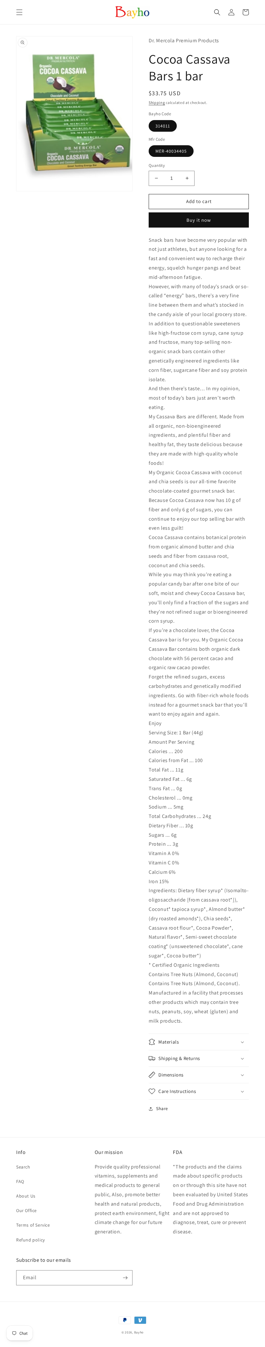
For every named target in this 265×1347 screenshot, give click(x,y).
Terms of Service (33, 1225)
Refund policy (30, 1240)
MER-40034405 (171, 151)
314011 (162, 126)
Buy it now (198, 220)
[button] (19, 12)
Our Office (26, 1210)
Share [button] (162, 1108)
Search (23, 1167)
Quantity (157, 165)
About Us (26, 1196)
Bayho (139, 1332)
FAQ (20, 1181)
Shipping (157, 102)
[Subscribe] (125, 1277)
